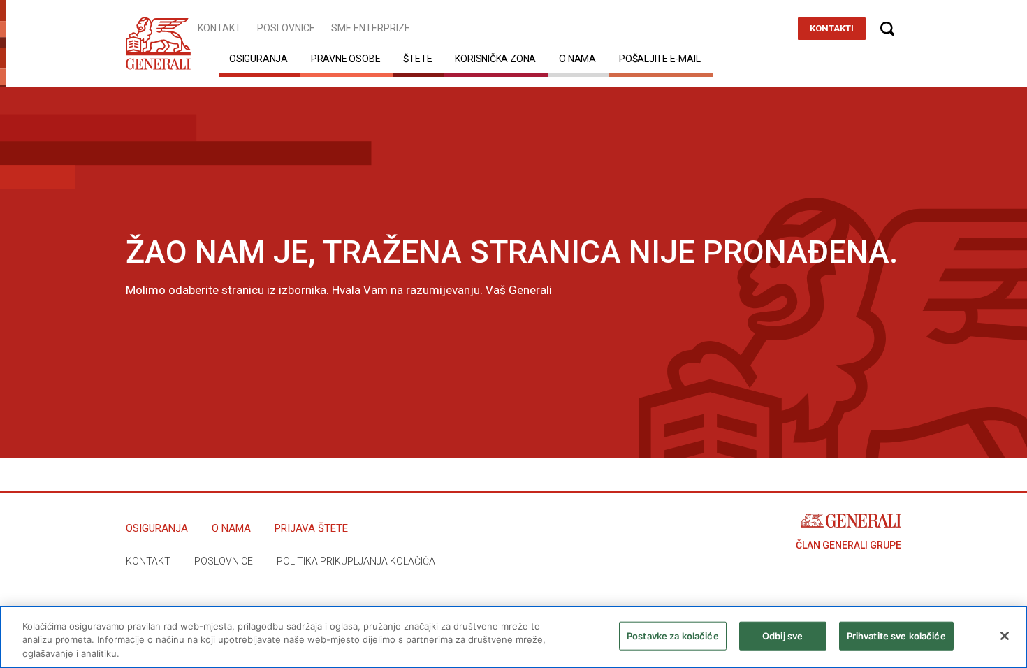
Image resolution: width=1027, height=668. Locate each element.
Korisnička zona (495, 58)
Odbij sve (782, 635)
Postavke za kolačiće (673, 635)
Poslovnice (286, 28)
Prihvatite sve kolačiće (896, 635)
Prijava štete (311, 528)
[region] (513, 637)
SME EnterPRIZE (370, 28)
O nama (577, 58)
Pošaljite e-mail (660, 58)
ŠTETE (417, 58)
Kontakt (219, 28)
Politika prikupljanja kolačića (356, 561)
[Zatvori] (1004, 635)
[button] (887, 29)
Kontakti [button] (832, 28)
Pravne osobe (345, 58)
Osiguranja (258, 58)
